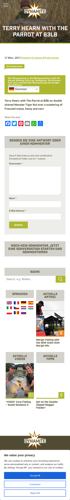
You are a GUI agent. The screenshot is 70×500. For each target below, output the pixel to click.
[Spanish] (30, 303)
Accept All (35, 475)
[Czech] (16, 308)
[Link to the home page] (35, 10)
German (20, 89)
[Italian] (9, 308)
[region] (35, 475)
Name (12, 198)
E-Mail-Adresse (17, 211)
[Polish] (9, 313)
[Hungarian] (30, 308)
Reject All (35, 493)
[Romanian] (16, 313)
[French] (16, 303)
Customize (35, 484)
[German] (23, 303)
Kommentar (15, 163)
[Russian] (23, 313)
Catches (37, 57)
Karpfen (26, 57)
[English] (9, 303)
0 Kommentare (14, 66)
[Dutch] (23, 308)
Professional (51, 57)
